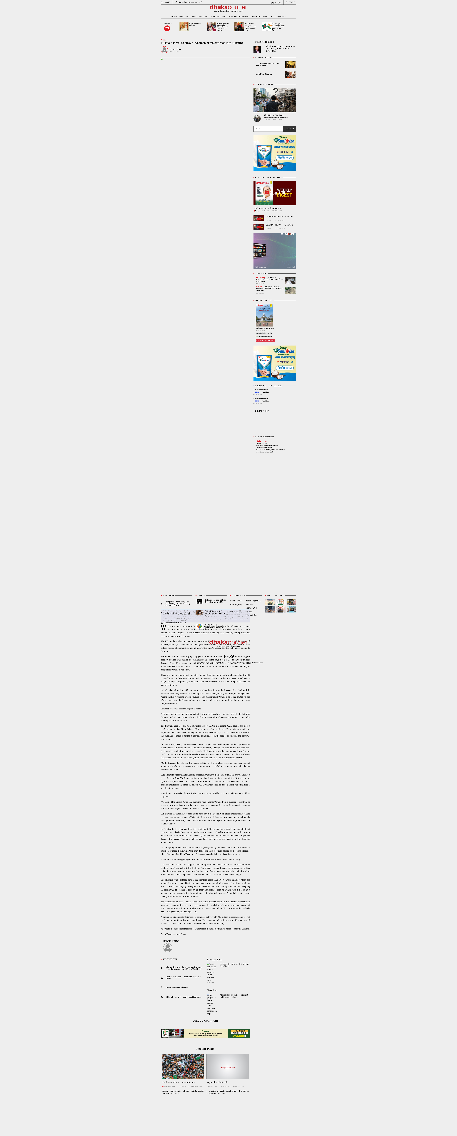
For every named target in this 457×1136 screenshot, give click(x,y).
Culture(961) (236, 604)
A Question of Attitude (217, 1082)
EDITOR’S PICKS (263, 57)
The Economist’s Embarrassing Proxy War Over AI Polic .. (187, 1117)
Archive (256, 16)
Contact (267, 16)
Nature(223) (235, 611)
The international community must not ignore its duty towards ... (280, 48)
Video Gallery (218, 16)
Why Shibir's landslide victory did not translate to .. (233, 1117)
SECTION (184, 16)
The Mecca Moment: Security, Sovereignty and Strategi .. (187, 1102)
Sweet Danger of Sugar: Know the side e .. (215, 613)
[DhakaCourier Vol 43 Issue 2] (270, 611)
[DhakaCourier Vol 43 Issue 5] (270, 603)
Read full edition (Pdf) (264, 333)
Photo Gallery (199, 16)
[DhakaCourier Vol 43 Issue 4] (281, 603)
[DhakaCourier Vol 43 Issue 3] (291, 603)
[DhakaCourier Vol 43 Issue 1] (281, 611)
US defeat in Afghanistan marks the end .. (214, 626)
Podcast (233, 16)
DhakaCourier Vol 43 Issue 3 (279, 216)
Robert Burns (175, 49)
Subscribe (281, 16)
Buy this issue (269, 340)
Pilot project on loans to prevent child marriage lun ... (234, 996)
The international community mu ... (179, 1082)
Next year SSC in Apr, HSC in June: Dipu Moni (234, 965)
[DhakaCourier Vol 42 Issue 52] (291, 611)
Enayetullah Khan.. (170, 1086)
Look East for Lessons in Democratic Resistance (229, 1102)
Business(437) (236, 601)
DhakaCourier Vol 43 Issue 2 (279, 225)
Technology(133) (253, 601)
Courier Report (213, 1086)
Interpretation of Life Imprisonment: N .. (215, 601)
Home (174, 16)
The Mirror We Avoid (274, 115)
